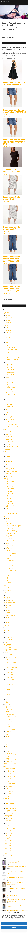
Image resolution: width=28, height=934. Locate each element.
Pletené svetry (10, 515)
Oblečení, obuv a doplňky (8, 650)
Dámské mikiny (10, 666)
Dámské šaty (9, 671)
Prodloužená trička (11, 530)
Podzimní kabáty (10, 374)
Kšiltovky (8, 694)
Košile (8, 558)
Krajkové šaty (8, 820)
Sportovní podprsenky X (9, 852)
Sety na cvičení (9, 417)
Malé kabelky (9, 721)
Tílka (6, 573)
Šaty (5, 451)
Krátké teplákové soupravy (12, 423)
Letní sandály (9, 753)
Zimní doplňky (8, 731)
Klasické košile (11, 562)
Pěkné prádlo (5, 1)
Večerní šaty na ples (10, 803)
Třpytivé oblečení (7, 630)
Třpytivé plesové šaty (11, 827)
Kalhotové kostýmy (9, 414)
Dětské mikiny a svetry (10, 687)
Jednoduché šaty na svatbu (11, 808)
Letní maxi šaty (9, 793)
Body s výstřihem (9, 317)
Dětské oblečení (7, 686)
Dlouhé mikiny (10, 486)
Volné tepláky (9, 411)
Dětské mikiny (10, 689)
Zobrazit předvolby (14, 931)
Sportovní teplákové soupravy (13, 428)
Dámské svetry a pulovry (12, 667)
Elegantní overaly (9, 441)
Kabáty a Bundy (7, 344)
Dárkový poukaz (6, 585)
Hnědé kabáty (10, 371)
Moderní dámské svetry (12, 513)
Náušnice (7, 702)
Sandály (7, 751)
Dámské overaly (10, 681)
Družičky (6, 627)
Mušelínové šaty (9, 785)
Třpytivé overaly (9, 635)
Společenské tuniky (12, 568)
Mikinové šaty (7, 795)
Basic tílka (9, 620)
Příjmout (14, 923)
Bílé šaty (6, 766)
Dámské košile (10, 659)
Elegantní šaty (8, 816)
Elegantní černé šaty (10, 771)
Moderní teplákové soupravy (13, 426)
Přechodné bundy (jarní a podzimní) (14, 357)
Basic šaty (8, 610)
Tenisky (7, 758)
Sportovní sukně (9, 469)
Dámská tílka (9, 656)
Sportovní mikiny (10, 495)
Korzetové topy (10, 545)
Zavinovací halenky (12, 557)
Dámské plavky (7, 337)
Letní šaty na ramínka (10, 783)
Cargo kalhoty (10, 382)
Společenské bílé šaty (10, 768)
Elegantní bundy (10, 352)
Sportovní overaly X (8, 850)
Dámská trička (9, 521)
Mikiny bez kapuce (10, 488)
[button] (26, 912)
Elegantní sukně (9, 458)
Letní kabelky (9, 718)
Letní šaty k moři (9, 781)
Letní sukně (8, 459)
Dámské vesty (9, 362)
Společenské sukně (10, 468)
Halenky (8, 550)
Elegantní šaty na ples (10, 800)
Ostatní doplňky (9, 728)
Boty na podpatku (9, 736)
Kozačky (7, 746)
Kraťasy (5, 429)
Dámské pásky (9, 708)
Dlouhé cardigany (10, 481)
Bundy (7, 345)
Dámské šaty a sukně (10, 669)
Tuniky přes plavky (12, 570)
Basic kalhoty (8, 607)
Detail (8, 87)
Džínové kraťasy (9, 431)
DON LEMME (6, 625)
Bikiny (7, 339)
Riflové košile (11, 563)
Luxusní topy (9, 538)
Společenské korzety (11, 547)
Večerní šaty (8, 830)
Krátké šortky (8, 434)
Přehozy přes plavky (8, 449)
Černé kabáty (9, 367)
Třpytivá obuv (8, 632)
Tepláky (7, 409)
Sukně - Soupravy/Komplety (11, 471)
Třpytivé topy (8, 640)
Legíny (7, 399)
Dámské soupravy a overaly (11, 679)
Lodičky (7, 749)
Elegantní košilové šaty (10, 776)
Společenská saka (9, 335)
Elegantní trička (10, 528)
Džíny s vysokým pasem (12, 394)
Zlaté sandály (9, 756)
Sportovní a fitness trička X (10, 840)
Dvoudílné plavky (9, 340)
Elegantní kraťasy (9, 433)
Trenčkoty (8, 377)
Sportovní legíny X (8, 847)
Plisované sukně (9, 463)
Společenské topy (10, 540)
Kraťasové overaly (9, 443)
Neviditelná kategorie (7, 647)
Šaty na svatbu (7, 805)
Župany (5, 583)
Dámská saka (7, 325)
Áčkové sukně (8, 456)
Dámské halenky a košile (11, 657)
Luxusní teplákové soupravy (12, 424)
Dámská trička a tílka (10, 654)
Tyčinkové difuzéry (9, 595)
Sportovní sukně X (8, 855)
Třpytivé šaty (8, 825)
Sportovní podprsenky (10, 572)
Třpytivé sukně (9, 639)
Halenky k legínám (12, 553)
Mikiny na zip (9, 490)
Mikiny (7, 483)
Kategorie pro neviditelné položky (11, 649)
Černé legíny (9, 401)
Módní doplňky (7, 691)
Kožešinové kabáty (11, 372)
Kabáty (7, 365)
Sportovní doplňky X (8, 842)
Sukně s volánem (9, 473)
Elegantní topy (8, 537)
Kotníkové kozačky (11, 748)
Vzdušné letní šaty (9, 788)
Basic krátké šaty (10, 614)
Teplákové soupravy (10, 419)
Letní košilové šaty (9, 778)
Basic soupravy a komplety (11, 615)
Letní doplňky (8, 726)
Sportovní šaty (7, 832)
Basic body (8, 315)
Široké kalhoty (10, 391)
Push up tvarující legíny (11, 402)
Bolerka (7, 518)
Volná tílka (9, 580)
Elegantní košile (11, 560)
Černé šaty (6, 770)
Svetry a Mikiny (7, 478)
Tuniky (8, 567)
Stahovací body (9, 324)
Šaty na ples (6, 798)
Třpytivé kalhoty (9, 634)
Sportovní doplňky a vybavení (10, 763)
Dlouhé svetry (10, 510)
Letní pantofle (10, 741)
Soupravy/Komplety (10, 407)
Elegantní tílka (10, 575)
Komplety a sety (7, 412)
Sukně (5, 454)
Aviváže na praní (9, 599)
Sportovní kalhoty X (8, 843)
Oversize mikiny (10, 493)
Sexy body (8, 320)
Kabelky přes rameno (11, 716)
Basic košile (9, 619)
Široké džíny (9, 397)
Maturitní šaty (8, 801)
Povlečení (6, 592)
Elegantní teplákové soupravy (13, 421)
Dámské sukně (10, 672)
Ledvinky (7, 724)
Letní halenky (11, 555)
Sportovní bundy (10, 361)
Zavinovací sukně (9, 476)
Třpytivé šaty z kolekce (10, 637)
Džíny (7, 392)
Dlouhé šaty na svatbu (10, 806)
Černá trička (9, 523)
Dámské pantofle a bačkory (11, 739)
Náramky (7, 701)
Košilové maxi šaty (9, 791)
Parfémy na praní (9, 600)
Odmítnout (14, 927)
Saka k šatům (8, 334)
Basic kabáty (8, 605)
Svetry (7, 508)
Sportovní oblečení (7, 838)
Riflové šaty (6, 796)
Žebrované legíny (10, 406)
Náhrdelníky (8, 699)
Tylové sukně (8, 474)
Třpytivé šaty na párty (11, 828)
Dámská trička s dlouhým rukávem (14, 525)
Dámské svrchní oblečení (11, 682)
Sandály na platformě (11, 754)
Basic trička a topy (9, 617)
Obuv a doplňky (6, 696)
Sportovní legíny (10, 404)
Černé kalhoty (10, 384)
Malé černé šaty (9, 773)
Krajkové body (8, 319)
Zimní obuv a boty (9, 761)
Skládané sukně (9, 466)
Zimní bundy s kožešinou (13, 349)
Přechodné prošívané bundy (13, 359)
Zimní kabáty (9, 376)
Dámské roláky (9, 535)
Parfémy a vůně (7, 590)
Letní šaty (8, 453)
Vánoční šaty (8, 646)
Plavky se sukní (9, 342)
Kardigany (8, 480)
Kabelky (7, 711)
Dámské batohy (9, 706)
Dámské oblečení (6, 312)
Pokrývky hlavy (9, 692)
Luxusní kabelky (10, 719)
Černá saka (8, 329)
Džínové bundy (10, 350)
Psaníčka (9, 723)
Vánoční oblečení (7, 644)
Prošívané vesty (10, 364)
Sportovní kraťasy (9, 436)
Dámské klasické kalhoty (12, 662)
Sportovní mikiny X (8, 848)
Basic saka (8, 609)
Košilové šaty (7, 775)
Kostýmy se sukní (9, 416)
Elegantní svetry (10, 511)
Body (5, 314)
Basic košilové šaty (11, 612)
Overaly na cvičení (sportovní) (12, 446)
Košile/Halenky (9, 548)
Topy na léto (8, 582)
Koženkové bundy (10, 354)
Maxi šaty (6, 790)
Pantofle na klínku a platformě (13, 743)
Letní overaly (8, 444)
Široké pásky (9, 709)
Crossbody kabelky (11, 714)
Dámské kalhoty (9, 381)
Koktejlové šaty (9, 818)
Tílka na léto (9, 578)
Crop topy (8, 520)
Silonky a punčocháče (10, 729)
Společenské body (9, 322)
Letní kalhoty (9, 389)
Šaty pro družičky (9, 813)
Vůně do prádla (7, 597)
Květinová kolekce (8, 629)
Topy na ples (9, 542)
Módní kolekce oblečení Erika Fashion (10, 602)
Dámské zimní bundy (11, 347)
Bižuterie (6, 697)
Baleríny (7, 734)
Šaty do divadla (9, 822)
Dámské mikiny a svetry (11, 664)
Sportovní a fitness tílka (12, 577)
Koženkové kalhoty (11, 387)
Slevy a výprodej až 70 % (8, 837)
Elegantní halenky (11, 552)
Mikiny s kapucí (10, 491)
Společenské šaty (8, 815)
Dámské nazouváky (10, 738)
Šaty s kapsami (9, 833)
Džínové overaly (9, 439)
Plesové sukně (9, 461)
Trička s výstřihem (11, 533)
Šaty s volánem (9, 823)
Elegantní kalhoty (10, 386)
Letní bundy (9, 355)
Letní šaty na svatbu (10, 811)
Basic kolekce (7, 604)
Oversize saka (8, 330)
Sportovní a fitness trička (12, 531)
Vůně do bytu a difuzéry (9, 594)
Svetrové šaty (8, 506)
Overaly (5, 438)
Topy (5, 516)
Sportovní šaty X (7, 853)
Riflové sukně (8, 464)
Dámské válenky (9, 744)
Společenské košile (12, 565)
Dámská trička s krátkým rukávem (14, 526)
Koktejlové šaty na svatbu (11, 810)
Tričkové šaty (8, 835)
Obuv (5, 733)
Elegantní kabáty (10, 369)
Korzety (7, 543)
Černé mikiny (9, 485)
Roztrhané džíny (10, 396)
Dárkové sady (7, 588)
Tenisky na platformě (11, 759)
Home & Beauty (6, 587)
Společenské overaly (10, 448)
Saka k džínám (9, 332)
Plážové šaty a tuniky (10, 786)
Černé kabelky (10, 713)
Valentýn (6, 642)
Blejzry (7, 327)
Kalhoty (5, 379)
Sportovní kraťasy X (8, 845)
